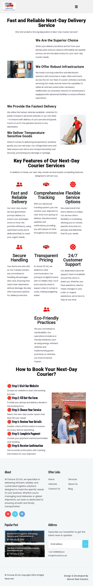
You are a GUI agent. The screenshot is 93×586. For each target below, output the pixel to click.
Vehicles (52, 484)
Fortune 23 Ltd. (14, 575)
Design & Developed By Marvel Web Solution (76, 577)
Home (51, 479)
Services (72, 479)
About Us (73, 484)
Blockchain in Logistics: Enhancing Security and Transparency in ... (22, 535)
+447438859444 (56, 552)
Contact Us (54, 488)
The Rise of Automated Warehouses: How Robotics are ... (23, 549)
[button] (76, 6)
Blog (70, 488)
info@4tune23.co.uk (57, 555)
